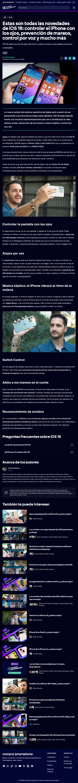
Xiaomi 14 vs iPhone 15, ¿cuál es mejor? (45, 615)
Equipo (66, 757)
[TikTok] (12, 766)
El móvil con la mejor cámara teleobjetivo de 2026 (50, 565)
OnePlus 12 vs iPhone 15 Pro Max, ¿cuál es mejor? (49, 684)
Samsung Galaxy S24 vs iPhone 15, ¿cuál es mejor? (50, 514)
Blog (10, 17)
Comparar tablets (21, 2)
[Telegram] (3, 766)
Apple (5, 53)
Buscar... (24, 8)
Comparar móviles (35, 2)
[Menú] (74, 7)
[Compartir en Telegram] (74, 58)
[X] (24, 766)
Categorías (51, 757)
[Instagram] (16, 766)
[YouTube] (20, 766)
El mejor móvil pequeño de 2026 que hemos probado (52, 735)
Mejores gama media (64, 2)
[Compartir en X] (61, 58)
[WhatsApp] (7, 766)
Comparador (51, 761)
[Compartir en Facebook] (65, 58)
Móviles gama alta (49, 2)
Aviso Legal (68, 768)
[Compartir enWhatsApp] (70, 58)
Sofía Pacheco (10, 57)
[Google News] (28, 766)
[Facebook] (32, 766)
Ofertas (50, 765)
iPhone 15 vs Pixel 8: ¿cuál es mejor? (44, 632)
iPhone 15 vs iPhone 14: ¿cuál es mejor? (45, 649)
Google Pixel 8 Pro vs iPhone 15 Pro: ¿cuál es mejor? (51, 582)
